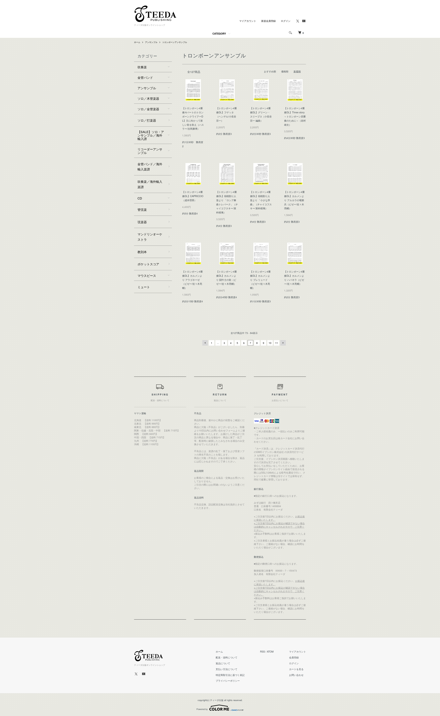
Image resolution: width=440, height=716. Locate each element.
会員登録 (294, 657)
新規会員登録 (268, 21)
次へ (283, 343)
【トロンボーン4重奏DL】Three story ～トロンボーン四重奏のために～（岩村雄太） (295, 116)
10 (270, 343)
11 (276, 343)
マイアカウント (247, 21)
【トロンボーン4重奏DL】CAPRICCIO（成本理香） (192, 196)
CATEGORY (219, 33)
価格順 (284, 71)
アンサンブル (151, 42)
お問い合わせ (296, 675)
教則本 (142, 251)
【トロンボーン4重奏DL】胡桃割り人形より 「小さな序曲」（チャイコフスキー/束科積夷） (261, 200)
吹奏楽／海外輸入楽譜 (150, 184)
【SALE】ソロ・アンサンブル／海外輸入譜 (151, 135)
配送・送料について (226, 657)
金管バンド (145, 77)
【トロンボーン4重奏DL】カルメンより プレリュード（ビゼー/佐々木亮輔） (260, 280)
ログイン (285, 21)
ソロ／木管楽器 (148, 98)
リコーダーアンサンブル (150, 151)
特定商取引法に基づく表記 (230, 675)
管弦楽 (142, 209)
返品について (223, 663)
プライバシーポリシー (228, 680)
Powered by (202, 709)
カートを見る (296, 669)
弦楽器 (142, 222)
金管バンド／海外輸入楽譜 (150, 166)
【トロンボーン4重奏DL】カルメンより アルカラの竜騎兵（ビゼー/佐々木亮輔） (294, 200)
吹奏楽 (142, 67)
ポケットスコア (148, 264)
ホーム (137, 42)
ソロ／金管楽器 (148, 109)
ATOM (270, 651)
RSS (262, 651)
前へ (205, 343)
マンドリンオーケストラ (150, 237)
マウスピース (147, 275)
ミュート (144, 287)
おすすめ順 (270, 71)
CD (140, 198)
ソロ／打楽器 (147, 120)
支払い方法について (226, 669)
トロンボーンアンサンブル (174, 42)
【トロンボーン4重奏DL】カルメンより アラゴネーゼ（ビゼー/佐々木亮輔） (192, 280)
